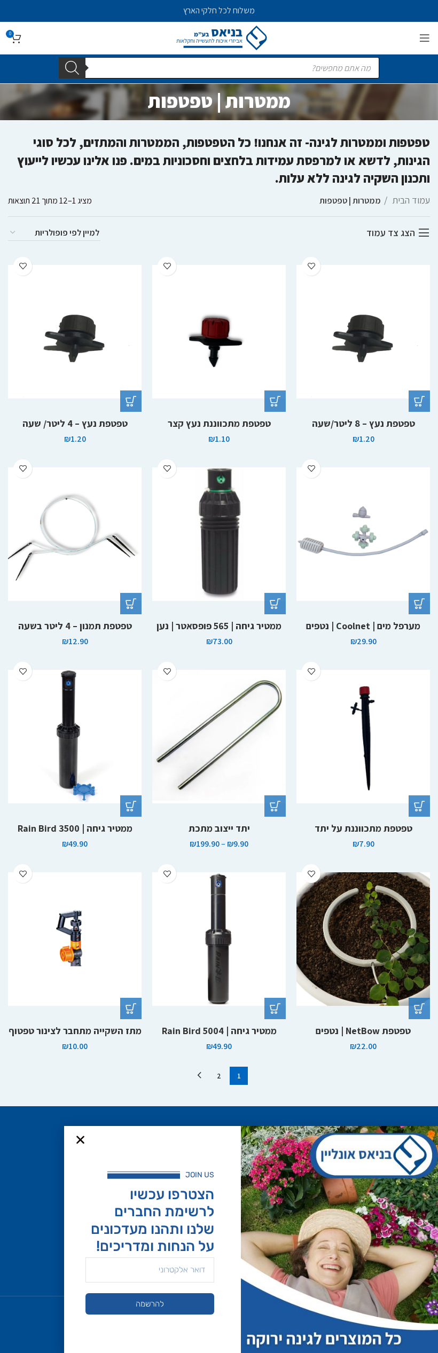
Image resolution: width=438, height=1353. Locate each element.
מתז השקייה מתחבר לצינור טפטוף (75, 1030)
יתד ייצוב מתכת (219, 828)
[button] (419, 401)
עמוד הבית (410, 200)
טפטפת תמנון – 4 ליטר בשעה (75, 626)
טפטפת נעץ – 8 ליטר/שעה (363, 423)
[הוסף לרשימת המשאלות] (311, 266)
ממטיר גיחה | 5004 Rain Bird (219, 1030)
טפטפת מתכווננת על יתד (363, 828)
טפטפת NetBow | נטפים (363, 1030)
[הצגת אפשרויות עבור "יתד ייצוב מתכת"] (275, 806)
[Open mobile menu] (424, 38)
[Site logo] (219, 37)
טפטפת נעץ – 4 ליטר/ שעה (75, 423)
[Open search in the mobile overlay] (219, 68)
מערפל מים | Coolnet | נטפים (363, 626)
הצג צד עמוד (390, 233)
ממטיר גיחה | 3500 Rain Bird (75, 828)
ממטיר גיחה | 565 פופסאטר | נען (219, 626)
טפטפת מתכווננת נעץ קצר (219, 423)
